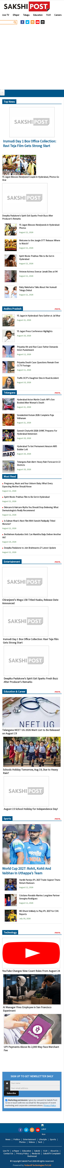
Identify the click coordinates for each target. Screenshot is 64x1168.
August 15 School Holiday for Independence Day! (31, 809)
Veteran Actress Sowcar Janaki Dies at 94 (38, 271)
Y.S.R (48, 15)
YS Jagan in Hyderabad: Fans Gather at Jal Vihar (38, 315)
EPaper (16, 15)
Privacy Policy (50, 1105)
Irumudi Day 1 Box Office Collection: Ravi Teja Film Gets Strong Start (29, 143)
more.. (57, 308)
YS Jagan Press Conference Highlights (35, 331)
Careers (58, 15)
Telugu (26, 15)
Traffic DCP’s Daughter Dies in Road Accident (38, 378)
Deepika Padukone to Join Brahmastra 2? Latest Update (30, 547)
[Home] (27, 6)
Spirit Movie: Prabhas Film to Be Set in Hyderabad (27, 496)
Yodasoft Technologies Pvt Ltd (37, 1165)
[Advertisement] (32, 56)
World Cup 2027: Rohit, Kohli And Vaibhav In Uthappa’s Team (26, 870)
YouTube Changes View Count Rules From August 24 (31, 971)
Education (38, 15)
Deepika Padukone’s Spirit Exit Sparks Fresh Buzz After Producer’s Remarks (31, 680)
